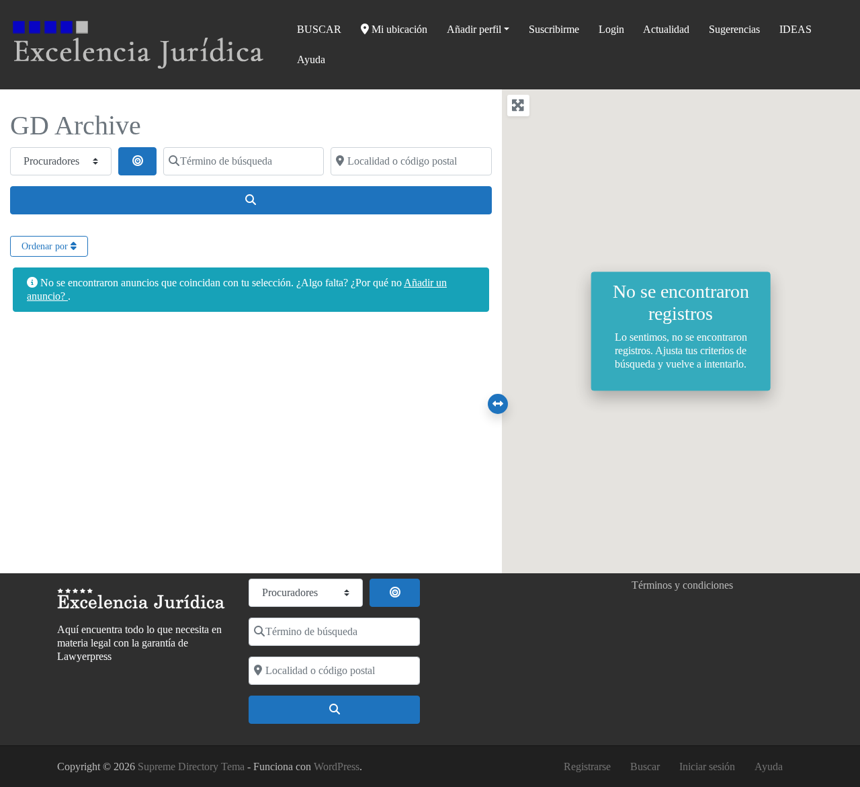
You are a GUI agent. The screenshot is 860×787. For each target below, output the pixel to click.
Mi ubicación (398, 29)
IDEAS (795, 29)
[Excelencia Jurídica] (138, 43)
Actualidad (666, 29)
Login (611, 29)
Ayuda (311, 59)
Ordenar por (46, 246)
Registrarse (587, 766)
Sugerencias (734, 29)
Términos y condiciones (682, 585)
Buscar (645, 766)
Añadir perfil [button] (474, 29)
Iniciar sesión (707, 766)
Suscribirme (554, 29)
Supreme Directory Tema (192, 766)
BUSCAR (319, 29)
